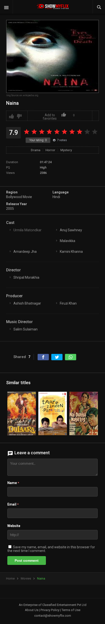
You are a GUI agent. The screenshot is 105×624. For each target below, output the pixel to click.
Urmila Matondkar (27, 230)
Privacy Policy (50, 610)
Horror (50, 150)
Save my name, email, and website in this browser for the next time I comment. (51, 549)
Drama (35, 150)
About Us (31, 610)
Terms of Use (71, 610)
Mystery (66, 150)
